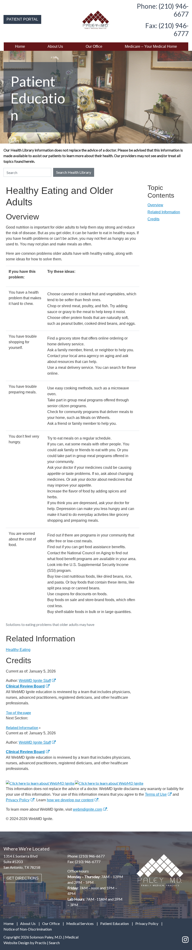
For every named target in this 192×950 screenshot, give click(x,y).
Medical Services (80, 923)
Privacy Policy (18, 800)
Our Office (94, 46)
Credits (153, 219)
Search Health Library (73, 172)
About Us (55, 46)
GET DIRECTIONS (23, 878)
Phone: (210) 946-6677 (162, 10)
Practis (40, 942)
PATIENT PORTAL (22, 19)
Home (20, 46)
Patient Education (114, 923)
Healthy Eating (18, 650)
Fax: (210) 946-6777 (166, 29)
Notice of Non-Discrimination (28, 929)
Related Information (164, 212)
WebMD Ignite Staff (35, 742)
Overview (155, 205)
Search (54, 942)
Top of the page (18, 712)
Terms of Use (156, 794)
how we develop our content (70, 800)
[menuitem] (20, 46)
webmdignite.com (87, 809)
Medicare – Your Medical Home (151, 46)
